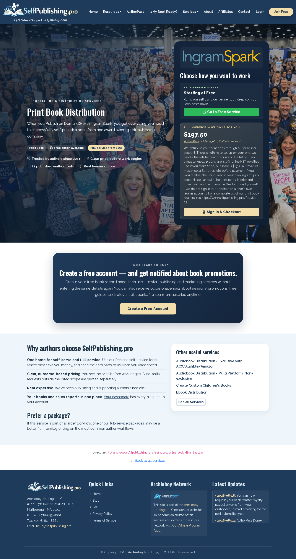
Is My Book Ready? (163, 11)
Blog (96, 500)
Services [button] (189, 11)
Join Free (281, 11)
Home (93, 11)
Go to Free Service (223, 112)
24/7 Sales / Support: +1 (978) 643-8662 (40, 20)
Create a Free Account (147, 309)
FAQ (96, 507)
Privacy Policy (102, 513)
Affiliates (225, 11)
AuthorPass (135, 11)
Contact (244, 11)
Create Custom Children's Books (203, 385)
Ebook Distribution (191, 392)
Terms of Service (104, 520)
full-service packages (127, 423)
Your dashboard (116, 397)
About (208, 11)
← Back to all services (148, 461)
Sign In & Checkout (223, 212)
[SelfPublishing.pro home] (40, 10)
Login (260, 11)
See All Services (190, 402)
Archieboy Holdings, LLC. (147, 552)
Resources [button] (111, 11)
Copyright (111, 552)
